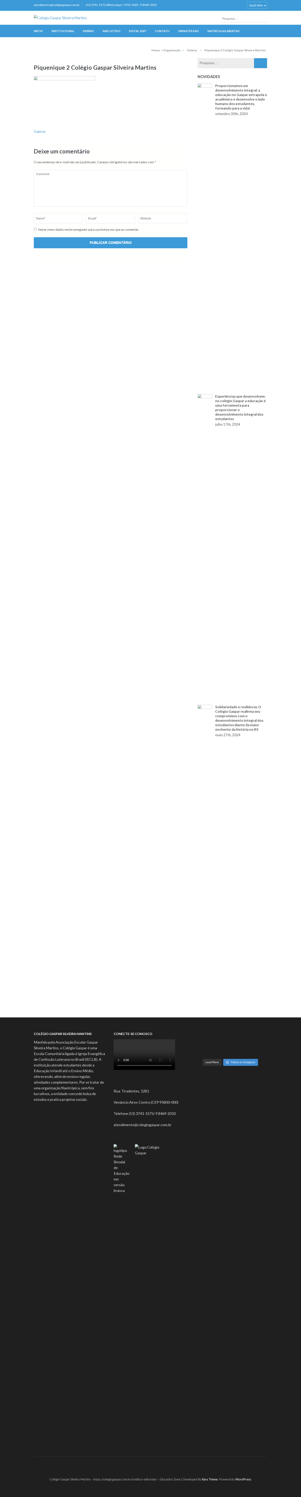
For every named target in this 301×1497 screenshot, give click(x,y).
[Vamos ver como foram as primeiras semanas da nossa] (257, 1033)
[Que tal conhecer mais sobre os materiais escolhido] (239, 1033)
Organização (172, 50)
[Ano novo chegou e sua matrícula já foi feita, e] (221, 1038)
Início (38, 31)
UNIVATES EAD (188, 31)
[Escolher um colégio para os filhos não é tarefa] (239, 1038)
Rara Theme (210, 1479)
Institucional (63, 31)
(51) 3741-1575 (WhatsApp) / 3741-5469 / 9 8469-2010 (121, 5)
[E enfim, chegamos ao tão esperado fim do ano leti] (203, 1054)
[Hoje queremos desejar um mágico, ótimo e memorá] (221, 1049)
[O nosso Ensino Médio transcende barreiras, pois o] (203, 1038)
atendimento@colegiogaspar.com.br (57, 5)
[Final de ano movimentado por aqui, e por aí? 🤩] (239, 1054)
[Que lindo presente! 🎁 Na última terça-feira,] (221, 1054)
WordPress (243, 1479)
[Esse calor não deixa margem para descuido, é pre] (221, 1043)
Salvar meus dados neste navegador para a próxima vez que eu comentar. (88, 229)
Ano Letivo (111, 31)
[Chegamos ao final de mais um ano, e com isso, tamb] (239, 1049)
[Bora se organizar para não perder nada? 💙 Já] (203, 1033)
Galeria (39, 131)
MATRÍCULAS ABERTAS (223, 31)
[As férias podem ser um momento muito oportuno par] (257, 1038)
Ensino (88, 31)
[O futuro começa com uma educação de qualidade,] (203, 1049)
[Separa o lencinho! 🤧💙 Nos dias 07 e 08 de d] (257, 1054)
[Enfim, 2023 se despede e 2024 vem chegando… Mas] (239, 1043)
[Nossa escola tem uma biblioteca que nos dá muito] (257, 1043)
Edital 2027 (137, 31)
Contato (162, 31)
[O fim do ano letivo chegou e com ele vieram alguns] (257, 1049)
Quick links (256, 5)
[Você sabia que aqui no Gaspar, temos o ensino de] (203, 1043)
